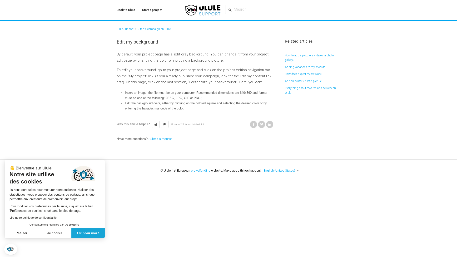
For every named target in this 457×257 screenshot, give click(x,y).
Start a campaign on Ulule (155, 29)
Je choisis (54, 233)
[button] (10, 249)
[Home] (202, 10)
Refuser (21, 233)
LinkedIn (269, 124)
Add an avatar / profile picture (303, 81)
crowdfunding (200, 170)
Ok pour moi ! (88, 233)
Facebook (253, 124)
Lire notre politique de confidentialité (33, 217)
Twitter (261, 124)
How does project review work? (303, 74)
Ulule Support (125, 29)
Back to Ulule (126, 10)
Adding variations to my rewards (305, 67)
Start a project (152, 10)
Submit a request (160, 139)
